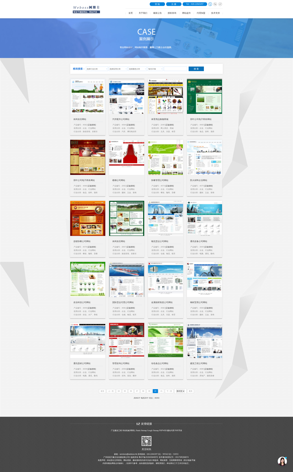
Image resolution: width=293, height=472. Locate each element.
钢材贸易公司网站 (198, 302)
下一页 (169, 391)
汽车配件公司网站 (120, 119)
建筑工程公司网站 (198, 363)
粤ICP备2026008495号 (148, 457)
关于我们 (143, 13)
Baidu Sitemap (141, 430)
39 (149, 391)
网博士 (133, 430)
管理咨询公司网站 (120, 363)
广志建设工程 (116, 430)
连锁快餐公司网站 (81, 241)
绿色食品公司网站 (159, 363)
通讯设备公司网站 (198, 241)
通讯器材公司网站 (81, 363)
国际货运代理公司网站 (123, 302)
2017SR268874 (182, 457)
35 (125, 391)
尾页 (190, 391)
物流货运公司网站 (159, 241)
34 (119, 391)
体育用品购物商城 (159, 119)
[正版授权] (92, 125)
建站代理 (170, 430)
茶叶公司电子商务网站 (201, 119)
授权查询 (172, 13)
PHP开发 (178, 430)
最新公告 (157, 13)
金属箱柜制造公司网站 (162, 302)
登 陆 (157, 4)
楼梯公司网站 (118, 180)
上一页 (111, 391)
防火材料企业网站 (198, 180)
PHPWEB (163, 430)
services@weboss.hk (128, 454)
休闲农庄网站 (79, 119)
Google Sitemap (153, 430)
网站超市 (186, 13)
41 (161, 391)
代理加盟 (201, 13)
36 (131, 391)
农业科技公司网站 (81, 302)
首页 (130, 13)
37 (137, 391)
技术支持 (215, 13)
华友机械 (126, 430)
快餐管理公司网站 (159, 180)
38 (143, 391)
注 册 (173, 4)
